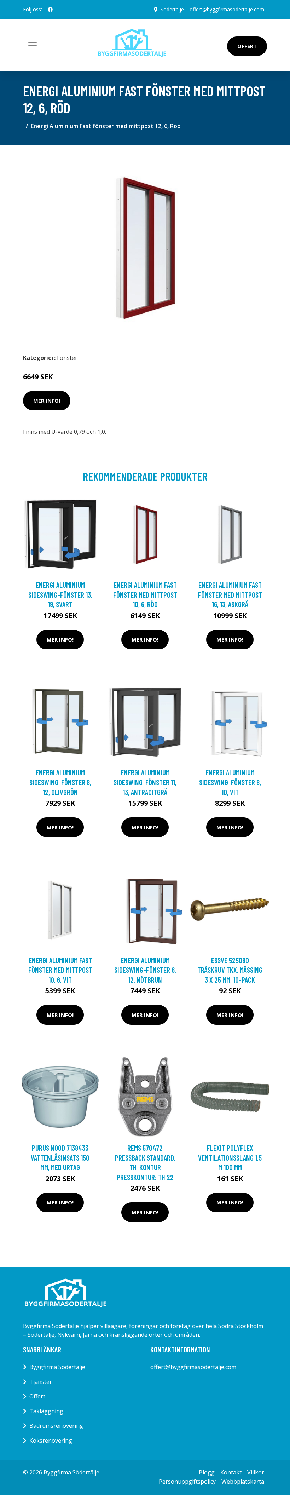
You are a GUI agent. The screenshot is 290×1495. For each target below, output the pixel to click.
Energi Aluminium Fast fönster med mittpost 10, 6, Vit (60, 970)
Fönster (67, 358)
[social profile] (50, 9)
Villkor (255, 1472)
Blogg (207, 1472)
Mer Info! (46, 400)
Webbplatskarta (242, 1481)
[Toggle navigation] (32, 45)
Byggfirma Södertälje (57, 1367)
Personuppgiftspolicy (187, 1481)
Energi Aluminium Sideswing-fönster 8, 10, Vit (230, 782)
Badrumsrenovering (56, 1426)
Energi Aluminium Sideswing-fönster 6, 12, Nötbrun (145, 970)
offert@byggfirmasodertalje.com (227, 9)
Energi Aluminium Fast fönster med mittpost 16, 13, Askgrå (230, 594)
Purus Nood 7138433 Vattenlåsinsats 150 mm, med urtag (60, 1157)
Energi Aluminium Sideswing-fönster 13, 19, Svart (60, 594)
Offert (247, 46)
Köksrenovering (50, 1440)
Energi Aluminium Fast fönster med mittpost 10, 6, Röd (145, 594)
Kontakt (231, 1472)
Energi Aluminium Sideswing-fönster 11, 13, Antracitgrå (145, 782)
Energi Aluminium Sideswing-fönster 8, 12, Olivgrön (60, 782)
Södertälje (172, 9)
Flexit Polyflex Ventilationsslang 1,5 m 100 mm (230, 1157)
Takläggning (46, 1411)
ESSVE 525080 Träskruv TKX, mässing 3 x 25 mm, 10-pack (229, 970)
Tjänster (40, 1382)
